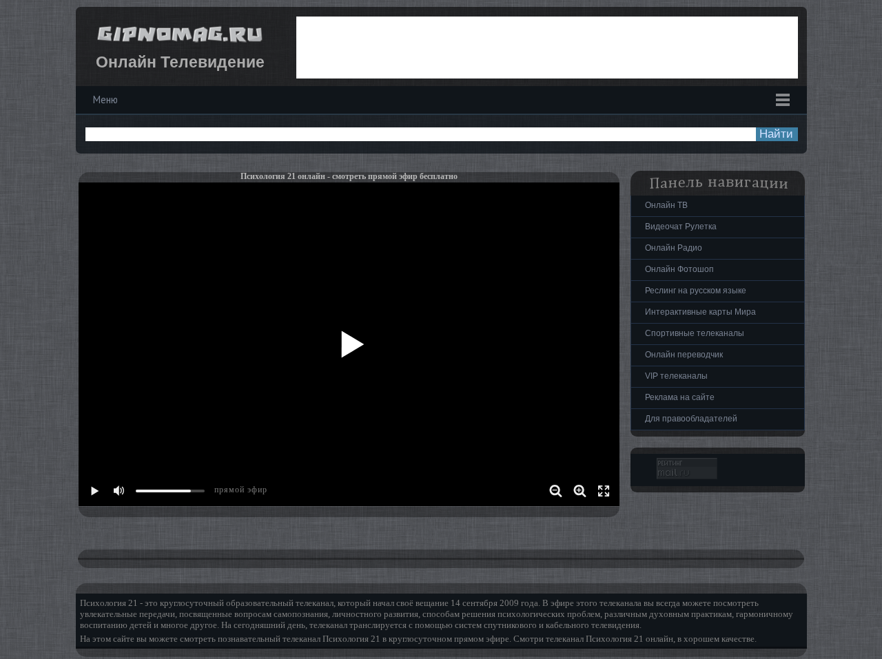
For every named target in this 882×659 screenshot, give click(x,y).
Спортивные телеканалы (694, 333)
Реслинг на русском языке (695, 290)
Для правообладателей (691, 418)
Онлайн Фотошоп (679, 269)
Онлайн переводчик (684, 354)
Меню (105, 99)
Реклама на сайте (680, 397)
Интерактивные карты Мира (700, 312)
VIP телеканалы (676, 376)
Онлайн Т (666, 205)
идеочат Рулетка (681, 226)
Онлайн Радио (673, 248)
